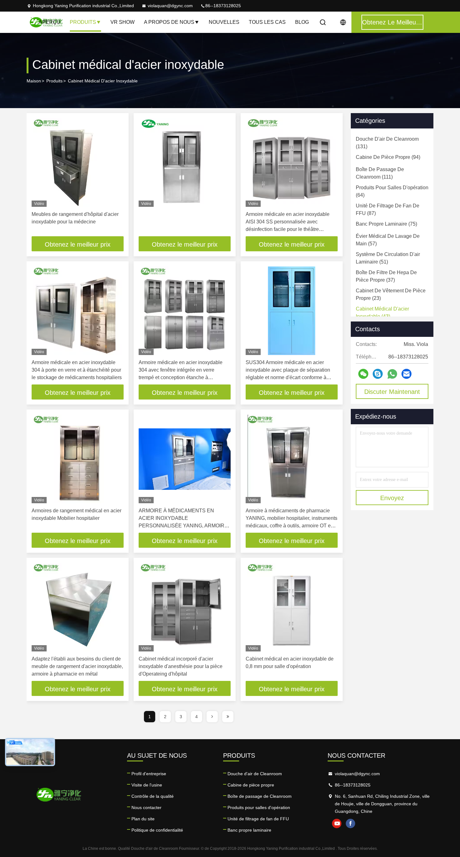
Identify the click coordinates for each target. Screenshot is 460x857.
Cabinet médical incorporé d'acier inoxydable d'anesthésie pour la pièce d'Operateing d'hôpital (180, 666)
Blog (302, 22)
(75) (386, 224)
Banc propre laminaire (249, 830)
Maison (34, 80)
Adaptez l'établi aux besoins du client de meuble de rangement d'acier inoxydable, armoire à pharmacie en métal (77, 666)
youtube (336, 823)
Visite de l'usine (146, 784)
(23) (391, 294)
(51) (388, 258)
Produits (83, 22)
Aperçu (49, 22)
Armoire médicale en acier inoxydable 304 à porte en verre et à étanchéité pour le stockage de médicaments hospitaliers (77, 370)
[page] (212, 716)
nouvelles (224, 22)
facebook (350, 823)
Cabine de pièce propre (250, 784)
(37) (386, 276)
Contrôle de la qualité (152, 796)
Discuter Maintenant (392, 391)
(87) (387, 209)
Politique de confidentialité (157, 830)
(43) (382, 312)
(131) (387, 142)
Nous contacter (146, 807)
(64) (392, 191)
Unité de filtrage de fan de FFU (258, 818)
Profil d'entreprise (148, 773)
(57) (388, 239)
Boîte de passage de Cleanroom (259, 796)
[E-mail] (406, 374)
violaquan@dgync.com (170, 5)
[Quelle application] (392, 374)
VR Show (122, 22)
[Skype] (378, 374)
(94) (388, 157)
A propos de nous (169, 22)
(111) (380, 173)
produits (54, 80)
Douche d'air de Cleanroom (254, 773)
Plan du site (143, 818)
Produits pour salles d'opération (258, 807)
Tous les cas (267, 22)
